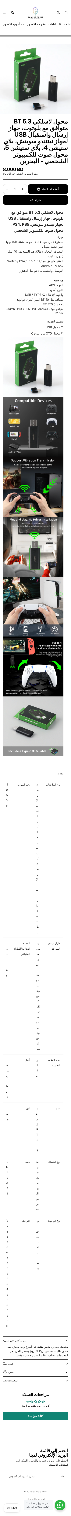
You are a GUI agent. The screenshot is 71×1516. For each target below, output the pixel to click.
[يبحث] (12, 12)
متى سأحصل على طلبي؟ (15, 1340)
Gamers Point (40, 1491)
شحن (10, 1363)
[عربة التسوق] (66, 12)
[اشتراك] (62, 1476)
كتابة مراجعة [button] (36, 1416)
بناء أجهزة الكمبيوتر (13, 24)
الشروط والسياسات (35, 1499)
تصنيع (10, 1372)
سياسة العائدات (10, 1380)
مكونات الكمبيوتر (36, 24)
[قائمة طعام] (4, 12)
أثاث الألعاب (55, 24)
